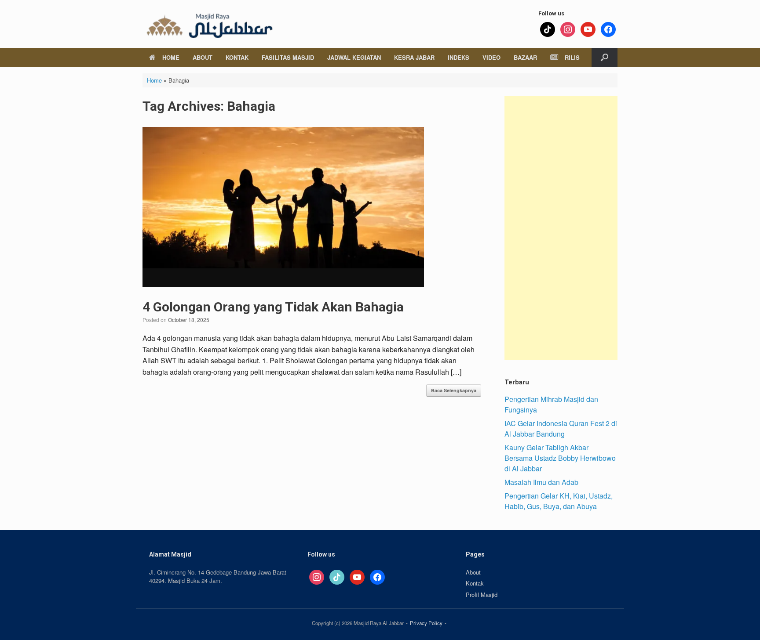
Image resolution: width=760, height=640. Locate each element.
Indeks (458, 57)
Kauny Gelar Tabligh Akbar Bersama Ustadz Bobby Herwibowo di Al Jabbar (560, 458)
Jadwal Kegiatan (354, 57)
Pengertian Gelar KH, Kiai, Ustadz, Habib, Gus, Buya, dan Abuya (558, 501)
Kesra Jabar (414, 57)
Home (170, 57)
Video (491, 57)
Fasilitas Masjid (288, 57)
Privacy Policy (426, 622)
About (202, 57)
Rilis (572, 57)
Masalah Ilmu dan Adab (541, 482)
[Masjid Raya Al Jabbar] (208, 24)
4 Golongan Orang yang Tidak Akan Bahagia (273, 307)
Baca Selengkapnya (453, 390)
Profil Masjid (481, 594)
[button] (605, 57)
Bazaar (525, 57)
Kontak (237, 57)
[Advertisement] (561, 228)
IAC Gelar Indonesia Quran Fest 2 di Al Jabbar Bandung (560, 428)
